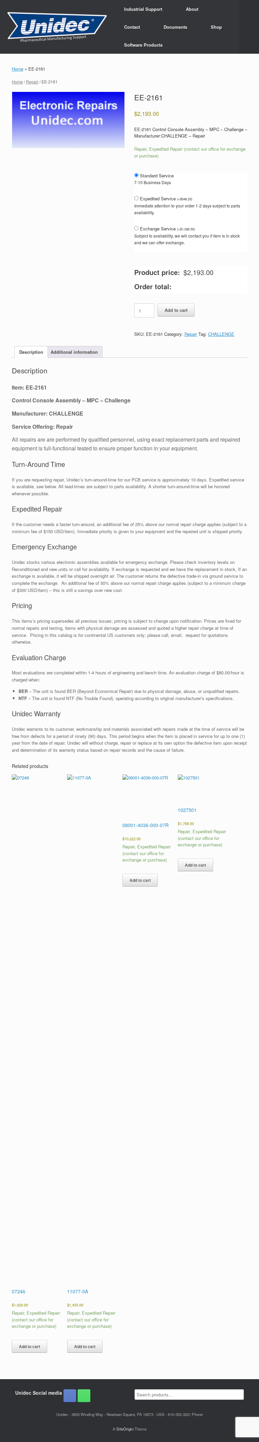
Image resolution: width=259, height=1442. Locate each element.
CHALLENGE (221, 334)
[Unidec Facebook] (69, 1395)
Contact (132, 27)
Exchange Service (167, 228)
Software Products (143, 45)
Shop (216, 27)
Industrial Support (143, 9)
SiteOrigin (125, 1429)
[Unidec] (57, 27)
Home (17, 69)
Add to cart (176, 310)
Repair (32, 81)
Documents (175, 27)
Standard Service (157, 175)
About (192, 9)
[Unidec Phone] (84, 1395)
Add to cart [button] (29, 1346)
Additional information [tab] (74, 352)
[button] (249, 27)
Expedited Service (166, 198)
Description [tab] (31, 352)
